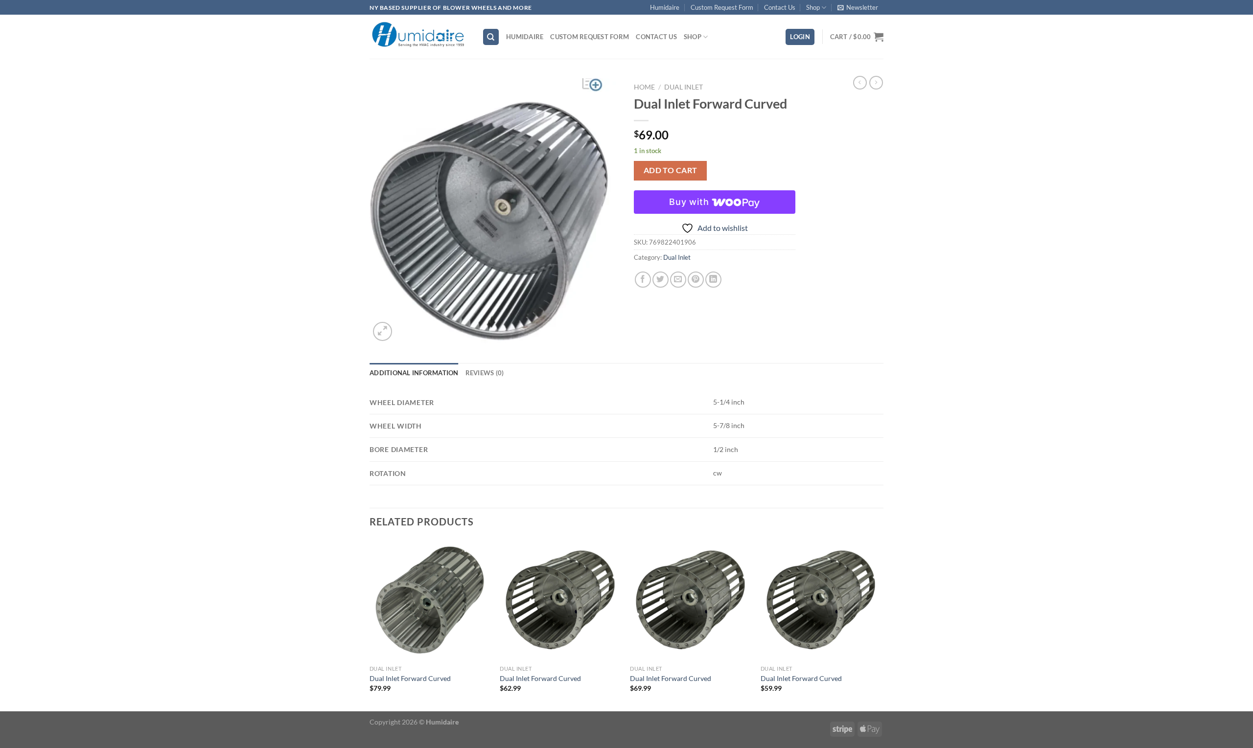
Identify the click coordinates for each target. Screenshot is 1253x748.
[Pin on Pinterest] (696, 280)
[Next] (880, 624)
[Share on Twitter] (660, 280)
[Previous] (370, 624)
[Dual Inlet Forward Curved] (430, 600)
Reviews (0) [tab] (484, 373)
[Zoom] (382, 331)
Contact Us (779, 7)
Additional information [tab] (414, 373)
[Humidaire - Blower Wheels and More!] (418, 37)
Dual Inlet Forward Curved (410, 678)
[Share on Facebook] (643, 280)
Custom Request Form (722, 7)
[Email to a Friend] (678, 280)
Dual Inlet (683, 87)
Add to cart (670, 170)
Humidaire (664, 7)
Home (644, 87)
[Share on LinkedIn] (713, 280)
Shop (813, 7)
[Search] (491, 37)
